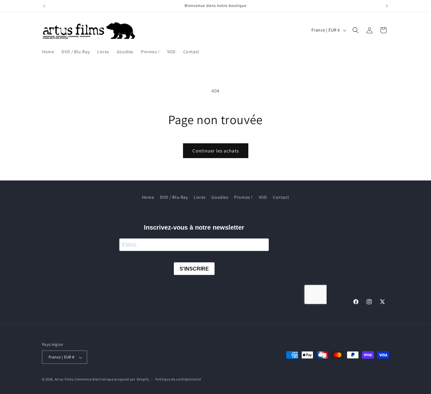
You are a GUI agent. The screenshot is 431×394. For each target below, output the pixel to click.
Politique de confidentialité (178, 379)
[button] (356, 30)
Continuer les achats (215, 151)
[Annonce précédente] (44, 6)
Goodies (219, 197)
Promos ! (243, 197)
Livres (200, 197)
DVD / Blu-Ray (174, 197)
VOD (263, 197)
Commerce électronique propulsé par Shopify (111, 379)
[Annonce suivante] (387, 6)
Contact (281, 197)
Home (148, 197)
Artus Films (64, 379)
